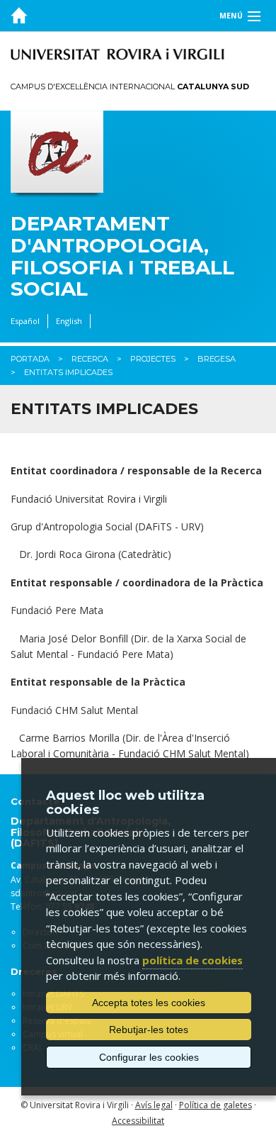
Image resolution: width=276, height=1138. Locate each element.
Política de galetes (215, 1105)
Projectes (153, 359)
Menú (231, 16)
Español (25, 321)
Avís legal (154, 1105)
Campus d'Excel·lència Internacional (130, 86)
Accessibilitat (138, 1121)
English (69, 321)
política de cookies (192, 960)
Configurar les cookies (149, 1057)
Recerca (89, 359)
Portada (30, 359)
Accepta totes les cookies (148, 1002)
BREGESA (216, 359)
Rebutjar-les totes (148, 1029)
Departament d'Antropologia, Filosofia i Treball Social (122, 256)
